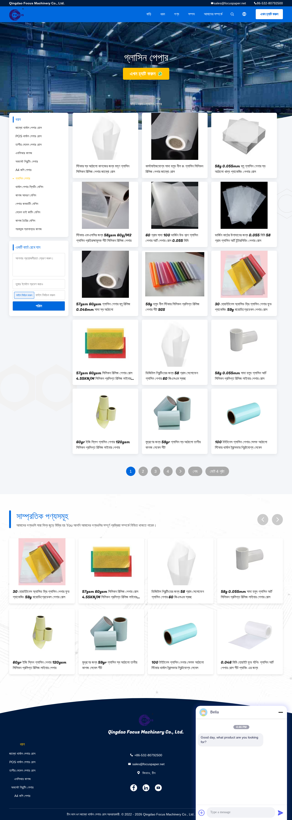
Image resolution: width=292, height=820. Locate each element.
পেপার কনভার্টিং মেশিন (27, 204)
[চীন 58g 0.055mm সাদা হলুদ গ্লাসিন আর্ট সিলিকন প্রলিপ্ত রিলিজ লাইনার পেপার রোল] (244, 343)
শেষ (195, 471)
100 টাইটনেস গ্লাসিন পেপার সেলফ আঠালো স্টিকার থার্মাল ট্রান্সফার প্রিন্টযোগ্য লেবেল (241, 444)
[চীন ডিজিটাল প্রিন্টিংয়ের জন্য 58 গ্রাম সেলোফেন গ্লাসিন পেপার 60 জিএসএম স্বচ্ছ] (175, 343)
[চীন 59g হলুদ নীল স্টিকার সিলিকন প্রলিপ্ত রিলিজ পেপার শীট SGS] (175, 274)
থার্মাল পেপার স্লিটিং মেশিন (29, 187)
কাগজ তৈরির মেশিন (25, 220)
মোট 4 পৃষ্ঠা (217, 471)
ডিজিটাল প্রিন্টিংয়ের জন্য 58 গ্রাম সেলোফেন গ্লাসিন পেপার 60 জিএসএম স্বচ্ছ (172, 375)
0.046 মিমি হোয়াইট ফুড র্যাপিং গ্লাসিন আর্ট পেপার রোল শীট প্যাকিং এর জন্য (247, 665)
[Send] (280, 813)
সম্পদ (191, 14)
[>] (180, 471)
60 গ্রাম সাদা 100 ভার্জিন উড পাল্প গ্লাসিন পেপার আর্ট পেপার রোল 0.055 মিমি (172, 237)
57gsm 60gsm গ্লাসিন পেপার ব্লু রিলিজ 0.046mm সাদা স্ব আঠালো (103, 306)
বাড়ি (148, 14)
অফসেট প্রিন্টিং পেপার (27, 161)
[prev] (262, 519)
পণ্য (176, 14)
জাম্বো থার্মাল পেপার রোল (29, 127)
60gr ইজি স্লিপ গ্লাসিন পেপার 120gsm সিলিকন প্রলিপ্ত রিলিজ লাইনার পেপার (103, 444)
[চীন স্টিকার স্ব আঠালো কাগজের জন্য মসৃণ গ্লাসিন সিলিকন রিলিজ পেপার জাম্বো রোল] (105, 136)
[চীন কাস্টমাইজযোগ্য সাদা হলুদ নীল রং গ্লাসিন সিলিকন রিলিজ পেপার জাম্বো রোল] (175, 136)
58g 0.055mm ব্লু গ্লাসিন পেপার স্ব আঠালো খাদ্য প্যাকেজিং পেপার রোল (240, 168)
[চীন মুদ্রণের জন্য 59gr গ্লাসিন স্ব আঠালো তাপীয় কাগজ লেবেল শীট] (175, 412)
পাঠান (39, 306)
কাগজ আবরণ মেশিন (26, 195)
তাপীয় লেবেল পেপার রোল (29, 144)
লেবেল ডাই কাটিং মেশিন (28, 212)
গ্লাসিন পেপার (23, 178)
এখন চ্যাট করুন (269, 14)
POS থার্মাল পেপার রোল (29, 136)
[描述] (244, 14)
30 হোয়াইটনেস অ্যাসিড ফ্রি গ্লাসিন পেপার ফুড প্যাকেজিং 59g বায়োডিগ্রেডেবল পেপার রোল (243, 306)
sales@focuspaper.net (230, 3)
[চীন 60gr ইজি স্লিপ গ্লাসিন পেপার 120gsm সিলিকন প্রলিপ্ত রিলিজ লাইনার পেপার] (105, 412)
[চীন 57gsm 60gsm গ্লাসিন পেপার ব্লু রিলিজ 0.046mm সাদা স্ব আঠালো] (105, 274)
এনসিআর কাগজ (24, 153)
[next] (277, 519)
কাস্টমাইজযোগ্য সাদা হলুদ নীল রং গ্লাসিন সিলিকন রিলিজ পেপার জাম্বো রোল (174, 168)
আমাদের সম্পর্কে (213, 14)
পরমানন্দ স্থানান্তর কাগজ (29, 229)
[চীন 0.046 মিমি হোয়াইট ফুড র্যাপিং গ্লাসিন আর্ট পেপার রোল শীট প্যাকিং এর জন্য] (250, 632)
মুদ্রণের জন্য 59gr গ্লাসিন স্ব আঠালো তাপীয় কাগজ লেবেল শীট (173, 444)
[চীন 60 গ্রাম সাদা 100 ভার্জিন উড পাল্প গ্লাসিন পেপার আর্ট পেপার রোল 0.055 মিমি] (175, 205)
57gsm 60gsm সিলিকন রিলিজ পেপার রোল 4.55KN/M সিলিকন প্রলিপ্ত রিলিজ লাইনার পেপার (104, 375)
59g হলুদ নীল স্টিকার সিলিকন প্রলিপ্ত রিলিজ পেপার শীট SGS (172, 306)
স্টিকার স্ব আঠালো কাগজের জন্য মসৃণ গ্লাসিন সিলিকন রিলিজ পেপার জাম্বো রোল (102, 168)
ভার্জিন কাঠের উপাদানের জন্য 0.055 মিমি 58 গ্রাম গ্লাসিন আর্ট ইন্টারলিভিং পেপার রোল (243, 237)
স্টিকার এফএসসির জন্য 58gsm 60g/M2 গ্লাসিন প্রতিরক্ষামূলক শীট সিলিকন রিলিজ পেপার (103, 237)
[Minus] (280, 712)
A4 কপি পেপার (23, 170)
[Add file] (201, 813)
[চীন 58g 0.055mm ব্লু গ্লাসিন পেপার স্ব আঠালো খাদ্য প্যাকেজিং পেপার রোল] (244, 136)
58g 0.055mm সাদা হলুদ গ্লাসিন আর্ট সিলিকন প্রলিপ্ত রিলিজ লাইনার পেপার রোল (240, 375)
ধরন (162, 14)
